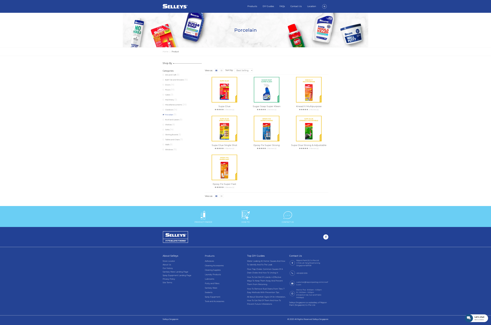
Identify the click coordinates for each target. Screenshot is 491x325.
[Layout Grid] (216, 70)
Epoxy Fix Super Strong (267, 145)
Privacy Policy (169, 279)
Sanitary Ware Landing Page (175, 272)
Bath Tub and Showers (174, 80)
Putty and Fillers (212, 283)
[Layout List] (221, 70)
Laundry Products (213, 274)
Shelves (168, 125)
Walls (167, 145)
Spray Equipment (212, 297)
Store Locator (169, 261)
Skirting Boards (171, 135)
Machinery (169, 100)
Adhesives (209, 261)
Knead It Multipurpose (309, 106)
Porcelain (169, 115)
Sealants (208, 292)
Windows (169, 150)
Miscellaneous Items (173, 105)
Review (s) (229, 110)
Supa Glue (224, 106)
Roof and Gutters (172, 120)
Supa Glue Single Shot (224, 145)
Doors (167, 85)
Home (165, 51)
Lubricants (209, 279)
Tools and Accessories (214, 301)
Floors (167, 90)
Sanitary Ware (211, 288)
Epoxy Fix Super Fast (224, 184)
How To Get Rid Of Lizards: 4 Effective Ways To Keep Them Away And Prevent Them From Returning (265, 281)
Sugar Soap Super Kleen (267, 106)
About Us (167, 265)
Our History (168, 268)
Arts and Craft (170, 75)
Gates (167, 95)
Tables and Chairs (172, 140)
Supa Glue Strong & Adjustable (308, 145)
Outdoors (169, 110)
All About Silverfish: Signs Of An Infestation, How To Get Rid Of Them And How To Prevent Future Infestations (266, 300)
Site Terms (167, 282)
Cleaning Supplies (213, 270)
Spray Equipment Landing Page (177, 275)
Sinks (167, 130)
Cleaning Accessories (214, 265)
